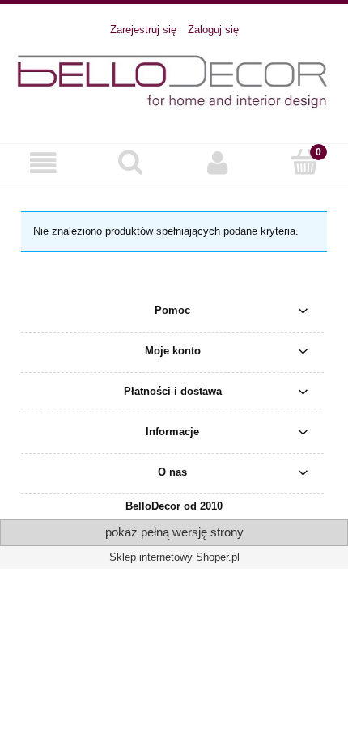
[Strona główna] (174, 82)
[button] (43, 163)
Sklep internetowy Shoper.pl (174, 557)
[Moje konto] (217, 163)
